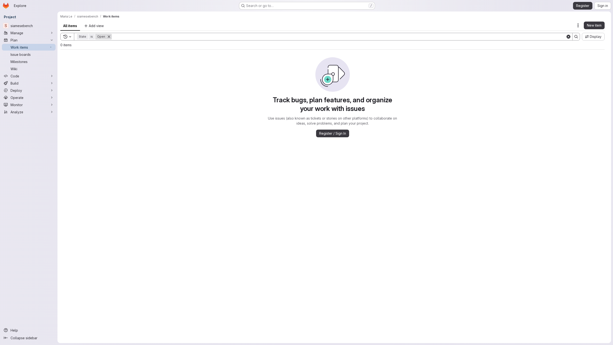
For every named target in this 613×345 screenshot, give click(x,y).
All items (70, 26)
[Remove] (109, 37)
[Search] (576, 36)
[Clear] (568, 37)
